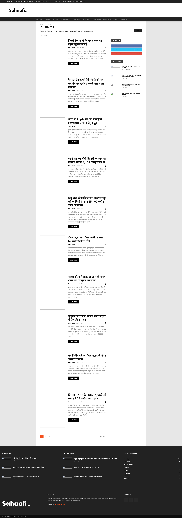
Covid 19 (124, 19)
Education (107, 19)
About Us (48, 1)
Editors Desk (40, 1)
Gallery (116, 19)
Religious (77, 19)
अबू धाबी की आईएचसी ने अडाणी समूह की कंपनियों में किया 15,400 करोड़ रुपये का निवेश (87, 201)
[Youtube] (178, 1)
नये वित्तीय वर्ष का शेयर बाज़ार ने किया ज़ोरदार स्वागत (87, 357)
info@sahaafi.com (59, 505)
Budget (50, 31)
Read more (73, 63)
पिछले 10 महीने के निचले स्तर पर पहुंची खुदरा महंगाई (85, 42)
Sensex (80, 31)
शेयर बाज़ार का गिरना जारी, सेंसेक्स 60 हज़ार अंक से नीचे (86, 239)
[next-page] (61, 436)
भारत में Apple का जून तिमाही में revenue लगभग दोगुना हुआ (85, 121)
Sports (55, 19)
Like (139, 46)
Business (47, 19)
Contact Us (56, 1)
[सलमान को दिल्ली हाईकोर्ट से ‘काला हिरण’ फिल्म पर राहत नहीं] (115, 87)
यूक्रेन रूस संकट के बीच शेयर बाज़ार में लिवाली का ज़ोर (87, 318)
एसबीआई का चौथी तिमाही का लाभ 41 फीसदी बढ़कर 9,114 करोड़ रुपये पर (87, 160)
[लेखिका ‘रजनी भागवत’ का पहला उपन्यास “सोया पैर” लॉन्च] (67, 470)
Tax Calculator (88, 31)
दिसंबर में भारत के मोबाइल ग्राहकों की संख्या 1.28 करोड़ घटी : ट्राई (87, 396)
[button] (145, 19)
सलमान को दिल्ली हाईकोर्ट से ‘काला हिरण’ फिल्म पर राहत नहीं (131, 85)
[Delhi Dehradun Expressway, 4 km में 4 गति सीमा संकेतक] (115, 78)
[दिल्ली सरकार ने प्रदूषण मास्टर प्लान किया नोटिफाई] (115, 96)
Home (42, 24)
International (63, 31)
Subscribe (137, 54)
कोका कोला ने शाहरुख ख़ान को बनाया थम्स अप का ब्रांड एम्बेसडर (87, 278)
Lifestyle (86, 19)
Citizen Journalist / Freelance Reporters (74, 1)
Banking (43, 31)
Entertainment (66, 19)
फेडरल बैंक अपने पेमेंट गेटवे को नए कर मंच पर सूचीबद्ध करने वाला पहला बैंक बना (86, 83)
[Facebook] (172, 1)
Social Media (96, 19)
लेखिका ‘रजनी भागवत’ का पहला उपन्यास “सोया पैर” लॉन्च (86, 467)
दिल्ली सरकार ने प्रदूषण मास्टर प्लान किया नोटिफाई (131, 94)
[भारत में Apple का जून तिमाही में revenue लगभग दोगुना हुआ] (67, 479)
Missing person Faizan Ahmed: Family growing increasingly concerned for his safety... (96, 458)
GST (56, 31)
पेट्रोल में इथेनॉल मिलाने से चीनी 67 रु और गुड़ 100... (131, 66)
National (73, 31)
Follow (138, 50)
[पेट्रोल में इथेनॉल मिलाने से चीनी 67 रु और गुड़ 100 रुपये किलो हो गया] (115, 69)
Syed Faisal (71, 47)
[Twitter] (175, 1)
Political (38, 19)
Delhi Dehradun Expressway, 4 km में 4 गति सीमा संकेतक (131, 75)
